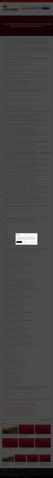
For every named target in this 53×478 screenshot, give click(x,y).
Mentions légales (26, 243)
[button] (36, 234)
